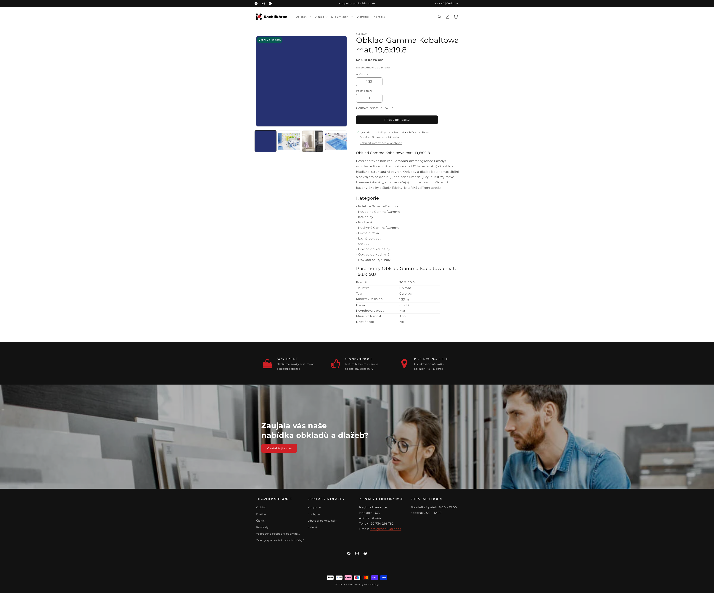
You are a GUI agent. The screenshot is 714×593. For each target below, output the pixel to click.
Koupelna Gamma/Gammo (379, 211)
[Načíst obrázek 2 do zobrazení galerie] (289, 141)
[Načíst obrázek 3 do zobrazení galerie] (312, 141)
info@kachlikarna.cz (385, 529)
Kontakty (262, 527)
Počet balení (364, 90)
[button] (302, 17)
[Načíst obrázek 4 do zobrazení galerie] (336, 141)
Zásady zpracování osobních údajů (280, 540)
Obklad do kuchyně (373, 254)
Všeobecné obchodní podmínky (278, 533)
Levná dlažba (368, 233)
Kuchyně (365, 222)
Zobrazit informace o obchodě (381, 143)
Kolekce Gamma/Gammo (378, 206)
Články (261, 520)
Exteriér (313, 527)
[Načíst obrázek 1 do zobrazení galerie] (265, 141)
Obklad (364, 243)
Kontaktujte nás (279, 448)
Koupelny (365, 217)
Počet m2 (362, 74)
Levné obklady (369, 238)
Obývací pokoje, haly (374, 260)
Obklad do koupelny (374, 249)
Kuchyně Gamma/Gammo (378, 227)
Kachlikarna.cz (352, 584)
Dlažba (261, 514)
